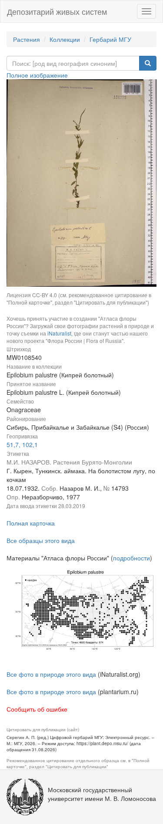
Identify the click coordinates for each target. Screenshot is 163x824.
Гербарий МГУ (110, 39)
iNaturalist (59, 333)
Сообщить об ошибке (37, 709)
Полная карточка (31, 523)
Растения (26, 39)
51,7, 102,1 (22, 444)
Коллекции (65, 39)
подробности (131, 557)
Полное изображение (37, 75)
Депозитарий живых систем (57, 11)
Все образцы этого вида (41, 540)
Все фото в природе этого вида (51, 674)
